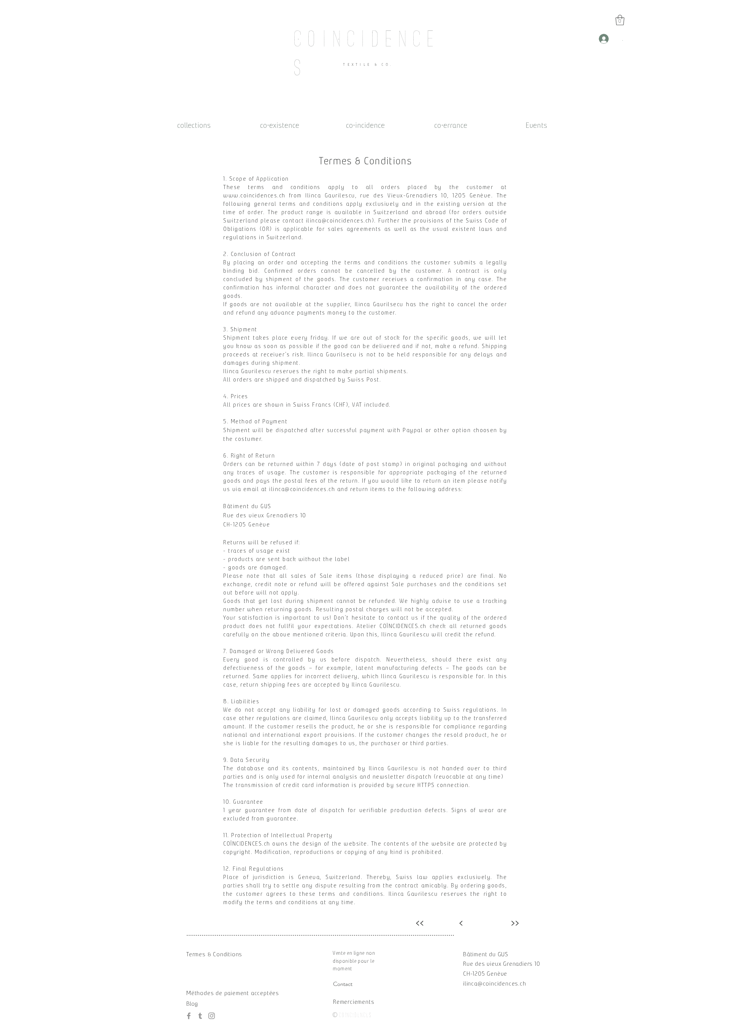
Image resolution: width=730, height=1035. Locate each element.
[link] (620, 20)
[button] (485, 954)
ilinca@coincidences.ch (339, 220)
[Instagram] (211, 1015)
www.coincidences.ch (254, 195)
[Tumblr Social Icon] (200, 1015)
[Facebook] (188, 1015)
